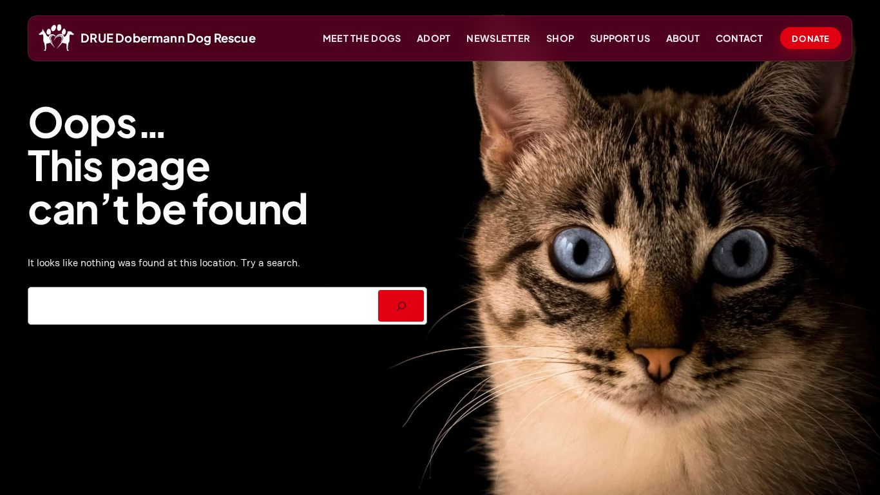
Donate (810, 38)
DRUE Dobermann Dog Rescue (168, 37)
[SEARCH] (401, 306)
